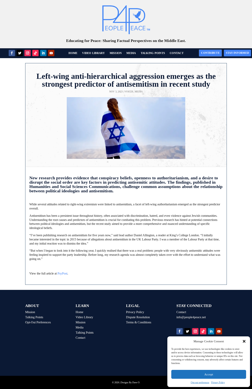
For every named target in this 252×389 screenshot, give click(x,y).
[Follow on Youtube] (51, 53)
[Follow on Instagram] (27, 53)
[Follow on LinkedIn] (43, 53)
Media (139, 91)
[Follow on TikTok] (35, 53)
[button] (244, 341)
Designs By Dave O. (130, 382)
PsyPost (62, 273)
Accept (208, 374)
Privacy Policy (218, 382)
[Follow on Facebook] (12, 53)
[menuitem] (73, 53)
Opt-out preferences (200, 382)
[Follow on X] (20, 53)
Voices (128, 91)
